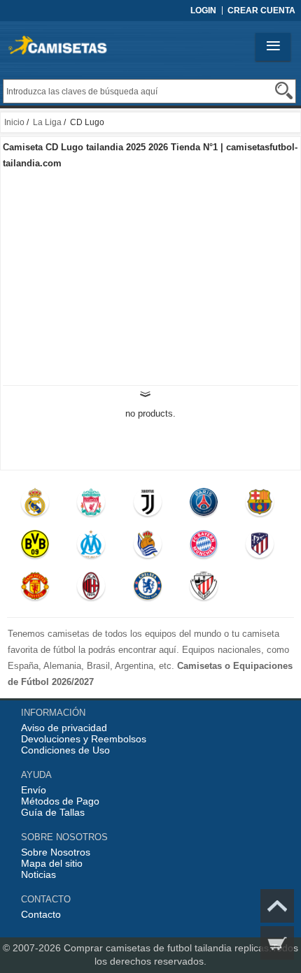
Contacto (41, 914)
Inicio (14, 122)
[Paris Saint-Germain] (203, 505)
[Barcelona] (260, 505)
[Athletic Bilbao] (203, 589)
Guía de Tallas (53, 812)
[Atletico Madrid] (260, 547)
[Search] (284, 90)
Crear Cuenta (261, 10)
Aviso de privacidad (64, 727)
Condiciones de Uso (65, 750)
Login (203, 10)
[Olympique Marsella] (91, 547)
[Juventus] (147, 505)
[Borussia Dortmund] (35, 547)
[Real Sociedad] (147, 547)
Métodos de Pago (60, 801)
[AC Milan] (91, 589)
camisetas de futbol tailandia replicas (187, 947)
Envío (33, 789)
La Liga (47, 122)
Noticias (38, 874)
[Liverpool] (91, 505)
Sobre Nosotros (55, 852)
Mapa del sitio (52, 863)
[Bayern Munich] (203, 547)
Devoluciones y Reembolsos (83, 738)
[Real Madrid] (35, 505)
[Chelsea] (147, 589)
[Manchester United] (35, 589)
